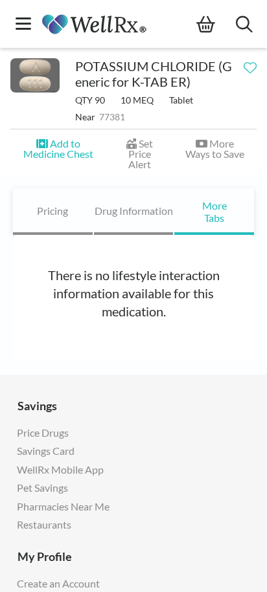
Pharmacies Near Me (63, 506)
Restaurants (44, 524)
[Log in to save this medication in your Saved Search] (250, 64)
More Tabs (214, 211)
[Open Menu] (23, 24)
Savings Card (46, 450)
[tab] (53, 211)
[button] (58, 148)
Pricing (52, 210)
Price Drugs (43, 432)
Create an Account (58, 583)
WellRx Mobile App (60, 469)
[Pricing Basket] (216, 24)
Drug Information (134, 210)
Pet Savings (42, 487)
